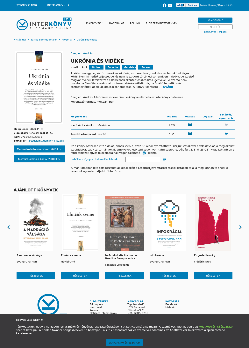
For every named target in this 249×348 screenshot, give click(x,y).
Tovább (167, 87)
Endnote (113, 67)
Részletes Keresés (215, 31)
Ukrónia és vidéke (86, 39)
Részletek (36, 275)
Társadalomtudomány (43, 39)
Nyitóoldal (20, 39)
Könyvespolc (215, 20)
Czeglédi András (82, 53)
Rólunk (135, 23)
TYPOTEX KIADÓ (26, 5)
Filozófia (66, 39)
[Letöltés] (226, 133)
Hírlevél (170, 307)
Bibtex (96, 67)
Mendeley (130, 67)
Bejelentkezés (208, 5)
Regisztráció (225, 5)
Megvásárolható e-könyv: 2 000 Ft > (39, 158)
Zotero (146, 67)
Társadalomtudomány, (40, 140)
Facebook (171, 304)
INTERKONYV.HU (57, 5)
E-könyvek (93, 23)
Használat (116, 23)
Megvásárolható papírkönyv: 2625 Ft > (39, 149)
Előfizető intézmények (161, 23)
